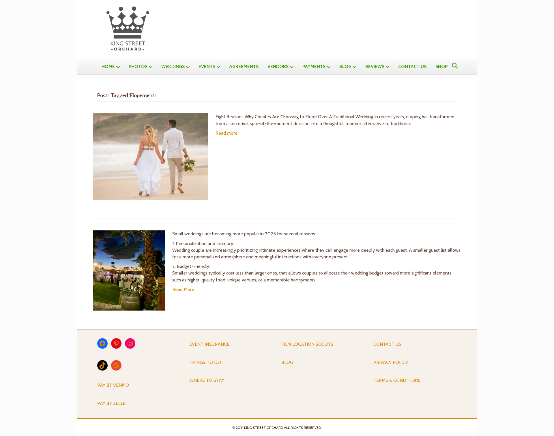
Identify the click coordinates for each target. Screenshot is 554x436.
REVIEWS (374, 66)
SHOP (441, 66)
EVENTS (207, 66)
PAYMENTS (313, 66)
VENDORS (278, 66)
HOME (108, 66)
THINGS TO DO (205, 362)
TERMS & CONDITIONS (397, 380)
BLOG (345, 66)
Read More (226, 133)
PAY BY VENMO (113, 385)
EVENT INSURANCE (209, 344)
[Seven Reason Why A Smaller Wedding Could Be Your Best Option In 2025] (129, 270)
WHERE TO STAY (206, 380)
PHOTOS (138, 66)
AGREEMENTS (244, 66)
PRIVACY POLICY (390, 362)
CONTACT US (412, 66)
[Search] (453, 66)
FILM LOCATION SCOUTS (307, 344)
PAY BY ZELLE (111, 403)
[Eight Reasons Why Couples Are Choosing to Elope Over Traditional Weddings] (150, 156)
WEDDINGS (173, 66)
